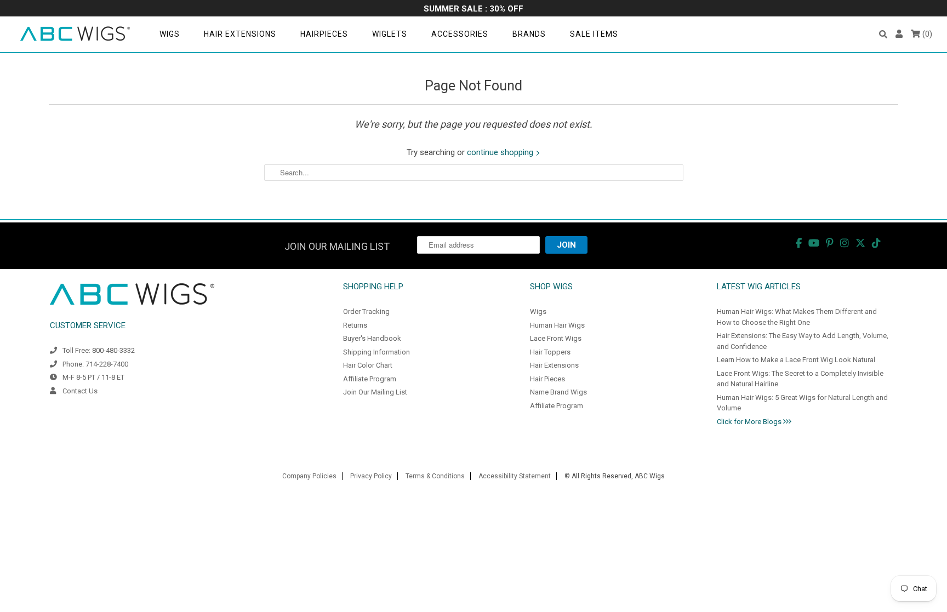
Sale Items (594, 34)
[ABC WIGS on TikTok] (876, 243)
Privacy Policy (371, 476)
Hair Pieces (547, 379)
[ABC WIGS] (75, 34)
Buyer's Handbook (372, 338)
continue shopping (501, 152)
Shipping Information (376, 352)
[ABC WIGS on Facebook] (798, 243)
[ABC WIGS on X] (860, 243)
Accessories (459, 34)
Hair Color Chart (367, 365)
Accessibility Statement (514, 476)
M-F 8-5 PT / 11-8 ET (93, 377)
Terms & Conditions (435, 476)
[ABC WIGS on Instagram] (844, 243)
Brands (529, 34)
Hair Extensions (240, 34)
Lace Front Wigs (555, 338)
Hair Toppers (550, 352)
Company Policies (309, 476)
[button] (883, 34)
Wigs (169, 34)
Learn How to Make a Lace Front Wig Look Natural (796, 360)
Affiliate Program (369, 379)
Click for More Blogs (750, 421)
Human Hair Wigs (557, 325)
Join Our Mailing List (375, 392)
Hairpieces (324, 34)
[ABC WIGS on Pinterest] (829, 243)
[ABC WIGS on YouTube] (814, 243)
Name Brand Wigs (558, 392)
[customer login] (899, 34)
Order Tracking (366, 311)
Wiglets (389, 34)
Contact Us (80, 391)
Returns (355, 325)
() (926, 34)
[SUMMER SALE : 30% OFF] (473, 9)
